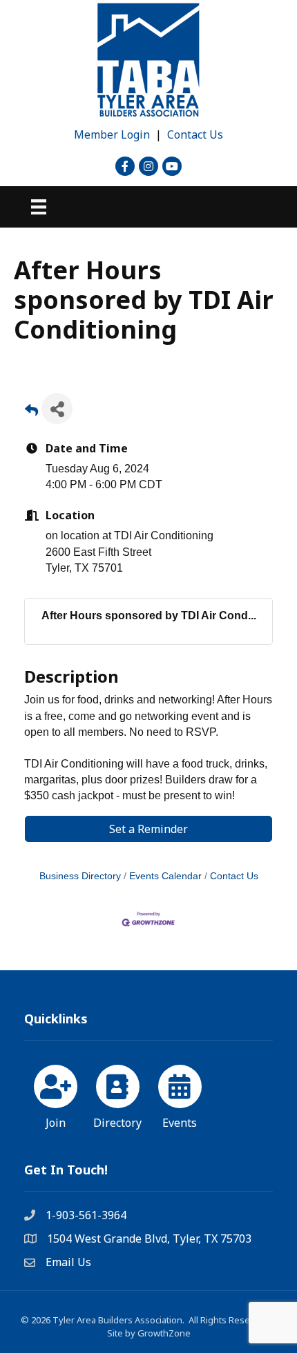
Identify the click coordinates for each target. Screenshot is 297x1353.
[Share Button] (57, 408)
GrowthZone (164, 1333)
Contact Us (195, 134)
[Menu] (39, 207)
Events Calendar (165, 876)
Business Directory (80, 876)
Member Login (112, 134)
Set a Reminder (148, 828)
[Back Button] (31, 412)
